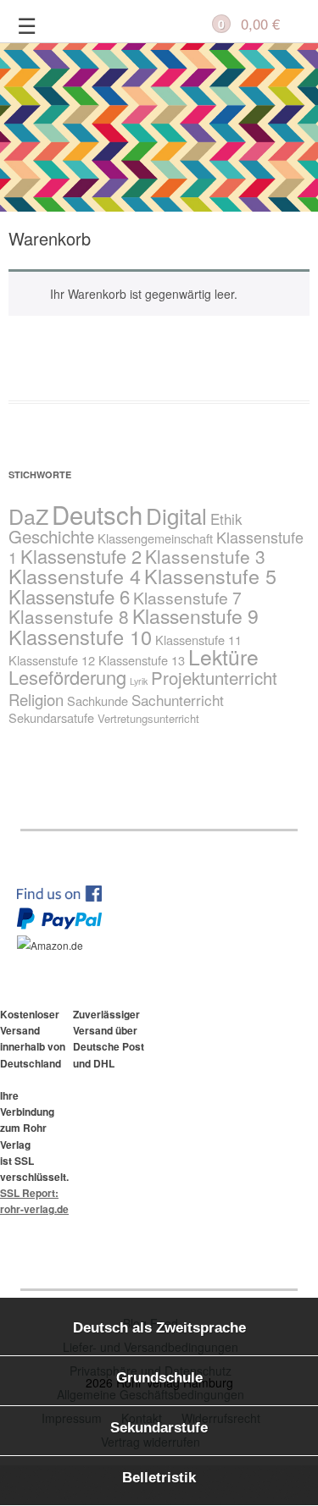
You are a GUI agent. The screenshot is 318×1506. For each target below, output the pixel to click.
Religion (36, 699)
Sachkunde (97, 700)
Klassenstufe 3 (205, 556)
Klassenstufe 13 (141, 660)
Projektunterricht (214, 677)
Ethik (226, 518)
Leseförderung (67, 677)
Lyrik (139, 681)
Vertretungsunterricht (148, 718)
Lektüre (223, 656)
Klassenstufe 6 (69, 596)
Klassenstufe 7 (187, 597)
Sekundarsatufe (51, 717)
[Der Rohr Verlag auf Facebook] (68, 897)
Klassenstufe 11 (198, 639)
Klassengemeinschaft (155, 538)
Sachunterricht (177, 699)
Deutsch (97, 514)
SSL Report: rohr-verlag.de (34, 1200)
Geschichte (51, 536)
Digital (176, 515)
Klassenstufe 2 (81, 556)
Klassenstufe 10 (80, 636)
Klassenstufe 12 (51, 660)
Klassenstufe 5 (210, 575)
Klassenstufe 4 (74, 575)
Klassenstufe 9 (195, 616)
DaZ (28, 515)
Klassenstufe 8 (68, 616)
